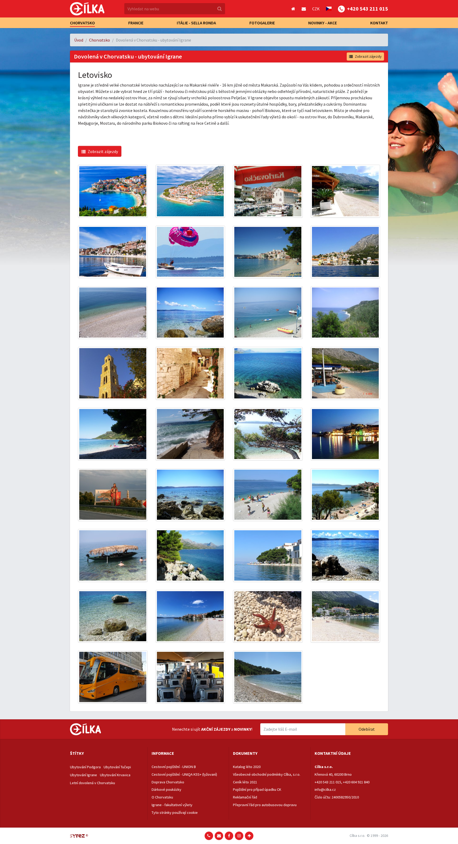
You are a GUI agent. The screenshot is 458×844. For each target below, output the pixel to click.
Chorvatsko (82, 22)
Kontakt (379, 22)
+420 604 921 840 (356, 782)
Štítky (77, 753)
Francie (135, 22)
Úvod (78, 40)
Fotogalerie (262, 22)
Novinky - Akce (322, 22)
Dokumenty (245, 753)
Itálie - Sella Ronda (196, 22)
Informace (163, 753)
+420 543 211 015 (328, 782)
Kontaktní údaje (333, 753)
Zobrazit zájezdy (368, 56)
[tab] (106, 753)
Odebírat (367, 729)
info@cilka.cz (325, 789)
